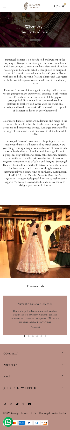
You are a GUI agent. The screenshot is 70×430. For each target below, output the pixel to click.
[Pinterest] (23, 405)
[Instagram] (11, 405)
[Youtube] (29, 405)
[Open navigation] (4, 6)
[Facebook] (5, 405)
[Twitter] (17, 405)
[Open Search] (55, 6)
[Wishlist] (59, 6)
